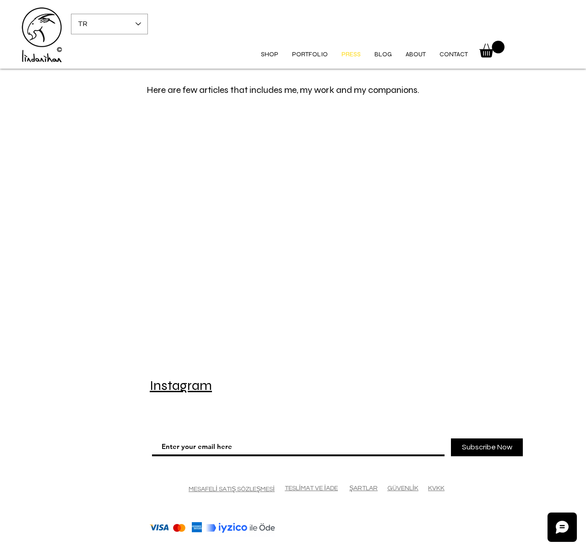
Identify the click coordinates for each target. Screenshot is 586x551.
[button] (492, 49)
